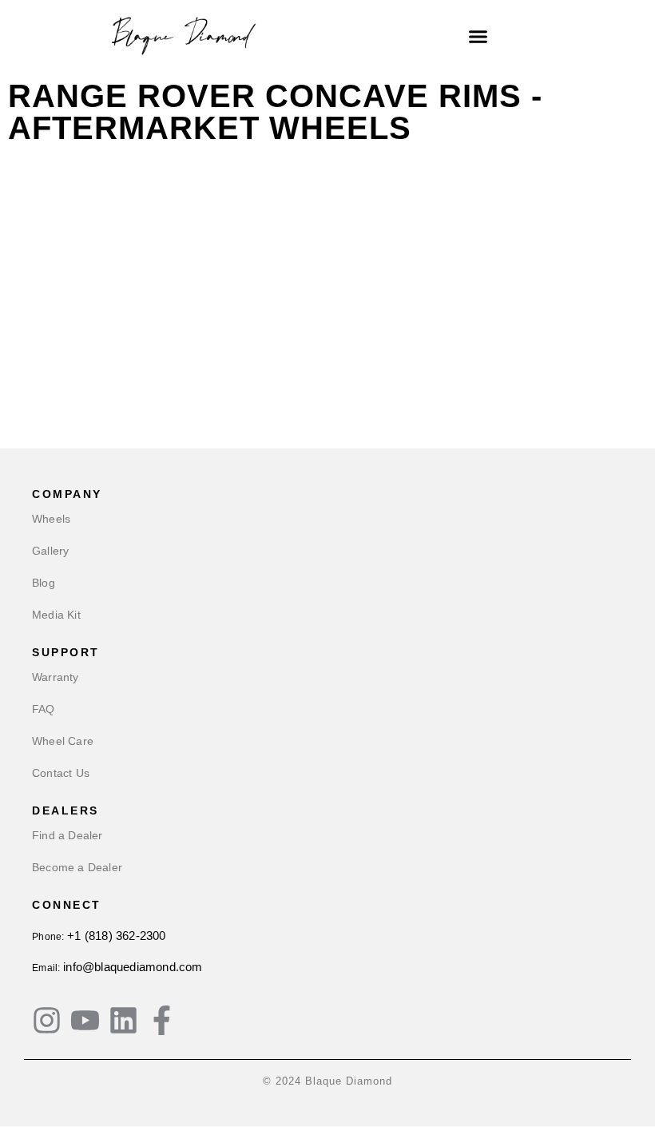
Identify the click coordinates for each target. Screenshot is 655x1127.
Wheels (51, 518)
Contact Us (60, 773)
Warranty (55, 677)
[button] (478, 36)
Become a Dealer (77, 867)
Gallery (50, 550)
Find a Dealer (67, 835)
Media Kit (56, 614)
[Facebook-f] (162, 1020)
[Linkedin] (123, 1020)
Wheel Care (62, 741)
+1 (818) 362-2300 (116, 935)
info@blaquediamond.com (132, 967)
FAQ (43, 709)
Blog (43, 582)
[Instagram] (47, 1020)
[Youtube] (85, 1020)
